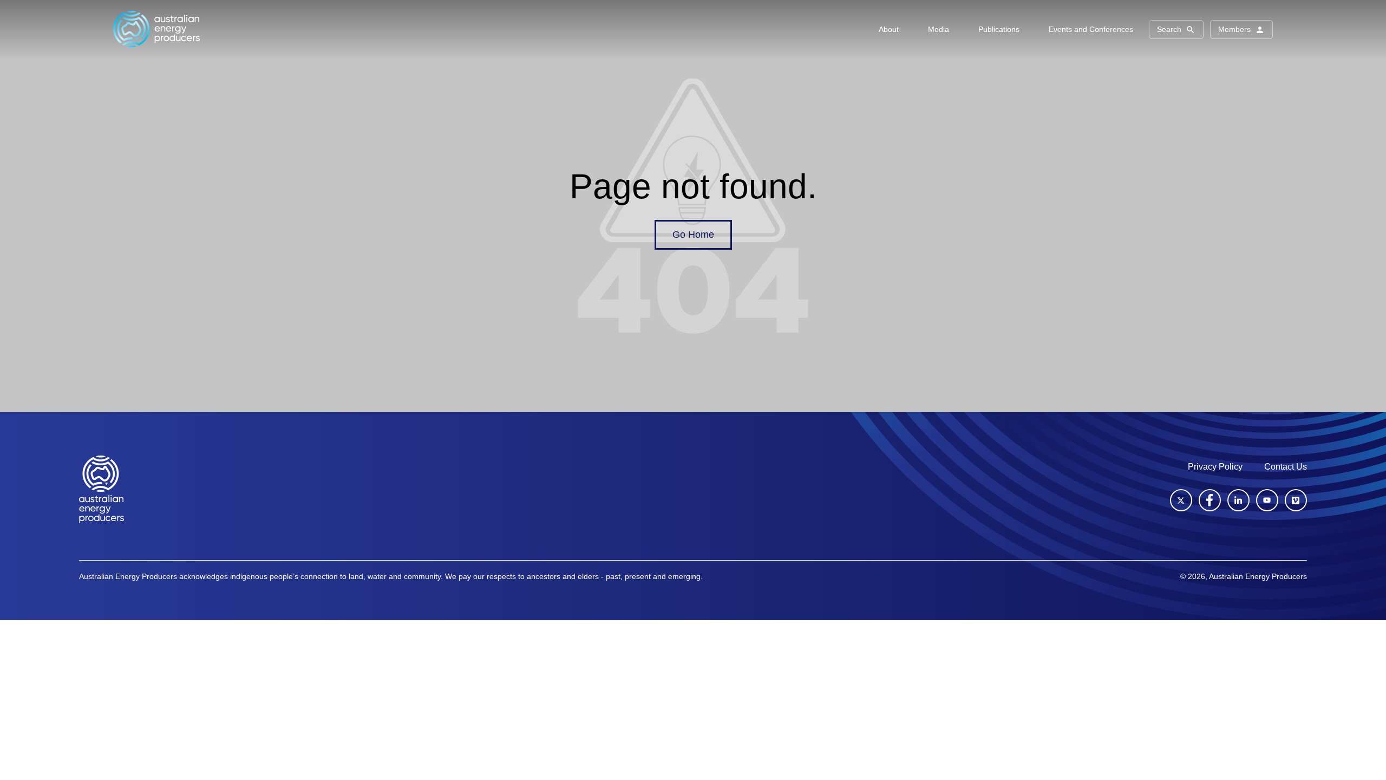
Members (1234, 29)
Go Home (693, 234)
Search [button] (1169, 29)
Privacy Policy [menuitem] (1215, 466)
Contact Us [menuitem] (1285, 466)
